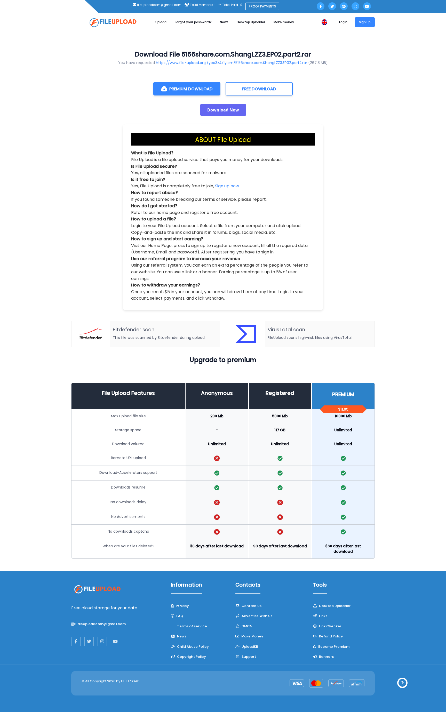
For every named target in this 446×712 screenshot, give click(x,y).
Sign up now (227, 186)
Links (322, 615)
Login (343, 22)
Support (248, 656)
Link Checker (329, 626)
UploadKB (249, 646)
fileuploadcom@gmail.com (101, 623)
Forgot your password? (193, 22)
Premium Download (191, 89)
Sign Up (365, 22)
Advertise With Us (256, 615)
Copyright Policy (191, 656)
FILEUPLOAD (130, 681)
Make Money (252, 636)
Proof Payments (262, 6)
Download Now (223, 110)
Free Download (259, 89)
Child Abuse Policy (192, 646)
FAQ (179, 615)
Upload (160, 22)
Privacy (182, 605)
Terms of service (191, 626)
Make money (284, 22)
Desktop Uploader (251, 22)
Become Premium (333, 646)
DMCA (246, 626)
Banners (326, 656)
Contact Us (251, 605)
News (224, 22)
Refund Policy (330, 636)
